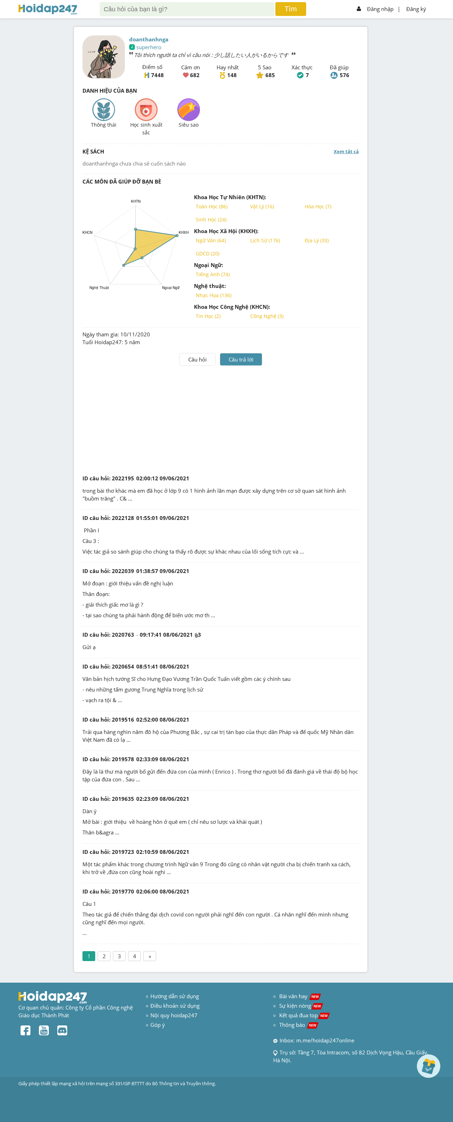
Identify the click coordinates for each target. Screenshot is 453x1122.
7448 (157, 75)
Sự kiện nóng (300, 1005)
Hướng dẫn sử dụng (174, 996)
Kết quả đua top (303, 1015)
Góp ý (157, 1024)
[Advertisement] (220, 418)
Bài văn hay (298, 996)
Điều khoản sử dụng (175, 1005)
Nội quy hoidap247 (173, 1015)
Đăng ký (416, 8)
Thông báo (297, 1024)
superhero (148, 47)
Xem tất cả (346, 151)
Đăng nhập (380, 8)
